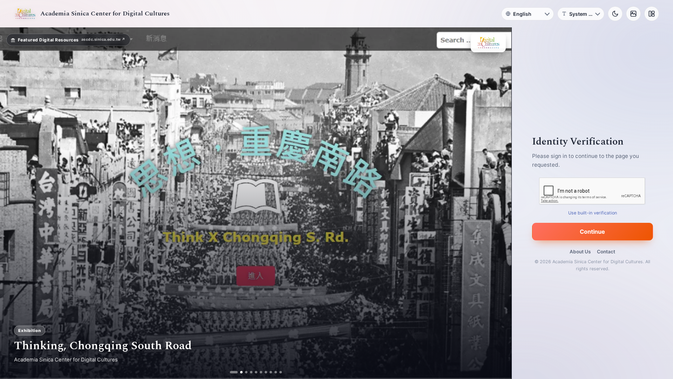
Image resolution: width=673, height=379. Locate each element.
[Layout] (651, 13)
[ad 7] (263, 372)
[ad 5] (253, 372)
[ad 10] (278, 372)
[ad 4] (248, 372)
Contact (606, 251)
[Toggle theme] (615, 13)
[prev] (12, 203)
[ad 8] (268, 372)
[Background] (633, 13)
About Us (580, 251)
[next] (499, 203)
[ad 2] (238, 372)
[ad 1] (233, 372)
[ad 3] (243, 372)
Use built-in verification (592, 212)
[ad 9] (273, 372)
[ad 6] (258, 372)
